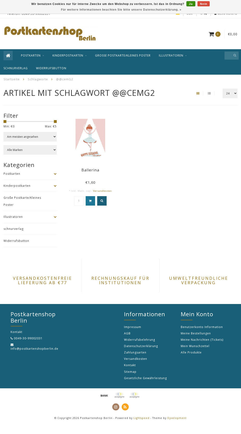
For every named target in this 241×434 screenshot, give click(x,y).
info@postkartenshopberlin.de (34, 349)
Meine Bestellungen (196, 333)
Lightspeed (141, 418)
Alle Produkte (191, 352)
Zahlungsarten (135, 352)
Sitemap (130, 372)
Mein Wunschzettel (195, 346)
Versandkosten (102, 190)
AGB (127, 333)
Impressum (132, 327)
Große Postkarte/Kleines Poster (123, 55)
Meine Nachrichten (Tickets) (202, 340)
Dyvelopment (177, 418)
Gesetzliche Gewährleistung (145, 378)
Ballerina (90, 170)
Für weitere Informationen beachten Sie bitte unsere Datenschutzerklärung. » (121, 9)
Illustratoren (171, 55)
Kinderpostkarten (67, 55)
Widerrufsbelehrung (139, 340)
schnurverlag (16, 68)
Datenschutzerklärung (141, 346)
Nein (203, 4)
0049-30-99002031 (28, 338)
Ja (191, 4)
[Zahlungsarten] (104, 395)
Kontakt (130, 365)
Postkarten (31, 55)
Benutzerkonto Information (202, 327)
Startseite (12, 79)
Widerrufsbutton (51, 68)
